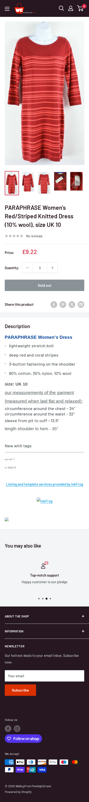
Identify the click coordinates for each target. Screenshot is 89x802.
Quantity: (12, 268)
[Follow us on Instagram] (17, 728)
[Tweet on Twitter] (72, 304)
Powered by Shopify (18, 792)
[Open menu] (7, 9)
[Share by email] (81, 304)
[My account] (70, 8)
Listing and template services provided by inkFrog (44, 484)
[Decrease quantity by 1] (27, 268)
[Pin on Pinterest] (63, 304)
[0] (80, 8)
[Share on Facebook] (54, 304)
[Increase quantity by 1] (52, 268)
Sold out (45, 285)
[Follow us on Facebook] (8, 728)
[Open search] (61, 8)
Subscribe (20, 690)
